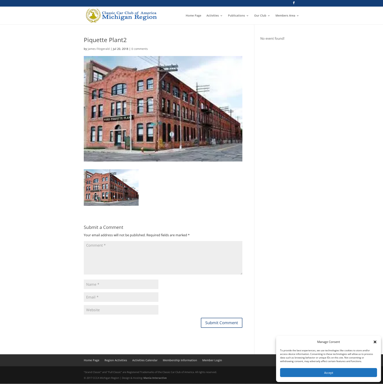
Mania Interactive (155, 378)
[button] (375, 342)
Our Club (260, 15)
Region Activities (116, 360)
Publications (236, 15)
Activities (212, 15)
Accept (328, 373)
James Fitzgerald (99, 49)
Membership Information (180, 360)
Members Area (285, 15)
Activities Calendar (145, 360)
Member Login (212, 360)
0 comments (139, 49)
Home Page (193, 15)
